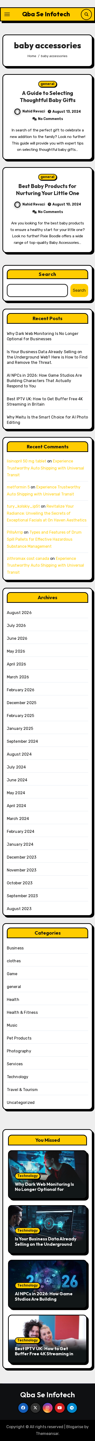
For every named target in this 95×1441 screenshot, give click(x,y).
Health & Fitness (22, 1012)
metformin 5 (18, 487)
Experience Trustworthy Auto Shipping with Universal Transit (45, 468)
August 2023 (19, 908)
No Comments (50, 119)
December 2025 (22, 702)
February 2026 (21, 690)
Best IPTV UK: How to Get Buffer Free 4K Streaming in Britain (44, 1354)
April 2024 (16, 805)
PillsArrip (15, 532)
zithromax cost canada (28, 558)
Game (12, 974)
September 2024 (22, 741)
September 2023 (22, 896)
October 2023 (19, 883)
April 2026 (16, 664)
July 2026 (16, 625)
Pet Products (19, 1038)
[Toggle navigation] (7, 14)
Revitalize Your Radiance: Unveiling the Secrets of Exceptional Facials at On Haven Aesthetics (46, 513)
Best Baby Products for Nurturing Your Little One (47, 189)
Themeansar (47, 1433)
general (47, 84)
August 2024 (19, 754)
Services (15, 1064)
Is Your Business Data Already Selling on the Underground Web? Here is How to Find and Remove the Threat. (47, 357)
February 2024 (21, 831)
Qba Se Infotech (46, 14)
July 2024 (16, 767)
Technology (17, 1076)
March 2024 (18, 818)
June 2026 (17, 638)
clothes (14, 961)
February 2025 (20, 715)
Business (15, 948)
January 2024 (20, 844)
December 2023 (22, 857)
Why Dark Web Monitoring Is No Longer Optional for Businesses (44, 1189)
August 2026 (19, 612)
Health (13, 999)
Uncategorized (21, 1102)
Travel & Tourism (22, 1089)
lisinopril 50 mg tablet (26, 461)
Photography (19, 1051)
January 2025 (20, 728)
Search (47, 274)
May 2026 (16, 651)
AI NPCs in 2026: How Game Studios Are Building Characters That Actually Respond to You (44, 380)
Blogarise (74, 1426)
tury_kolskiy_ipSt (23, 506)
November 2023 (22, 870)
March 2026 (18, 677)
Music (12, 1025)
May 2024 (16, 793)
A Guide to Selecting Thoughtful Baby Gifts (48, 96)
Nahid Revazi (33, 111)
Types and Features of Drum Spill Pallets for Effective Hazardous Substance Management (44, 539)
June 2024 (17, 780)
